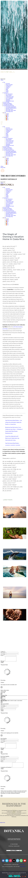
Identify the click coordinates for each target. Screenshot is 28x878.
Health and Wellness (7, 103)
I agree (10, 876)
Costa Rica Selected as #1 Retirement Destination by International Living (12, 438)
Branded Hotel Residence (11, 108)
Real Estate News (9, 109)
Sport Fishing (8, 95)
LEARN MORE (21, 864)
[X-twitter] (14, 860)
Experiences (5, 92)
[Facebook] (3, 860)
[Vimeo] (6, 860)
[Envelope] (17, 860)
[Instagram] (10, 860)
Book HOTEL (14, 850)
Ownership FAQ (9, 111)
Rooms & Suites (9, 84)
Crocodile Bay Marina (7, 104)
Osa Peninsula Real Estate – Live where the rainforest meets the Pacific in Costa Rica (13, 422)
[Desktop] (21, 860)
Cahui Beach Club (9, 96)
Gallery (7, 88)
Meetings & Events (10, 101)
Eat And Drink (6, 102)
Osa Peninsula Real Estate (8, 105)
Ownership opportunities (11, 106)
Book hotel (3, 78)
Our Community (9, 98)
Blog (7, 89)
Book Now (3, 699)
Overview (8, 83)
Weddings (8, 99)
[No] (26, 874)
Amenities (8, 87)
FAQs (7, 90)
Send (2, 662)
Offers (2, 80)
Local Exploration (9, 97)
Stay (4, 82)
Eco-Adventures (9, 94)
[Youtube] (24, 860)
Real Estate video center (11, 110)
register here (2, 822)
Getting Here (8, 85)
